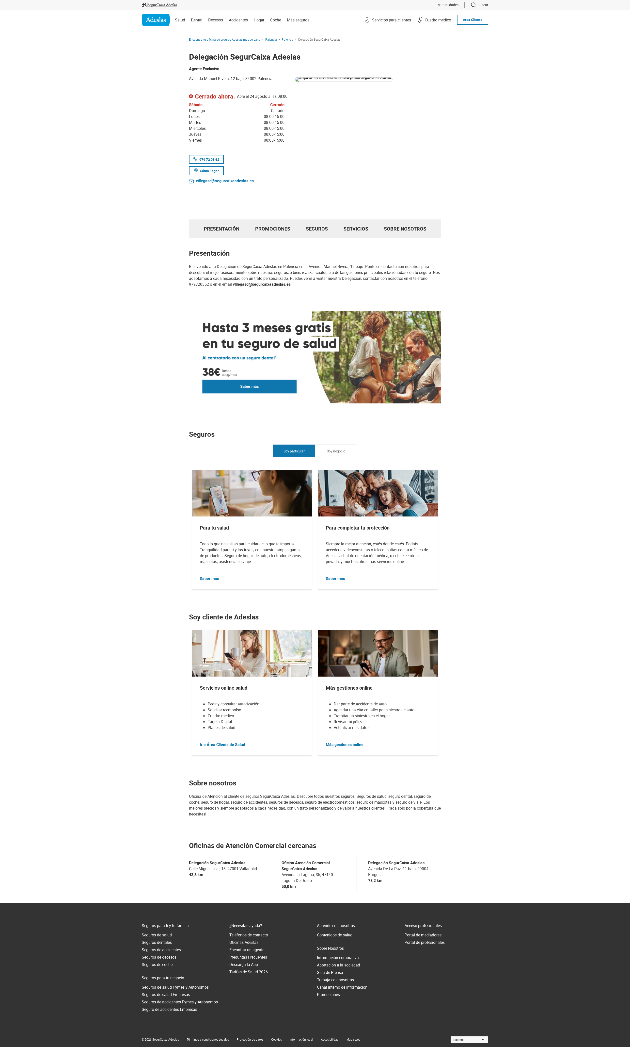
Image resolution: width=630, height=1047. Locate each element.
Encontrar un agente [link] (246, 949)
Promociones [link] (328, 994)
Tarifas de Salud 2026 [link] (248, 972)
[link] (159, 5)
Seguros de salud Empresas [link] (166, 994)
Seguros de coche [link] (157, 964)
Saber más (209, 578)
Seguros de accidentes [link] (161, 949)
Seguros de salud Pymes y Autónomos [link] (175, 987)
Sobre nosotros (405, 228)
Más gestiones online (344, 744)
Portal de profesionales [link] (425, 942)
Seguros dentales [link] (157, 942)
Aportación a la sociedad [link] (338, 965)
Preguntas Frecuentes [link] (248, 957)
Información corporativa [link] (338, 957)
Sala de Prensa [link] (330, 972)
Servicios (356, 228)
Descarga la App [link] (243, 964)
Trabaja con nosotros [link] (335, 979)
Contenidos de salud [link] (334, 935)
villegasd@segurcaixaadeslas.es (225, 180)
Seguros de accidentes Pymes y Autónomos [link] (180, 1002)
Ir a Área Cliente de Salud (222, 744)
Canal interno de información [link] (342, 987)
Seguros (317, 228)
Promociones (272, 228)
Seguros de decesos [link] (159, 957)
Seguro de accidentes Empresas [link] (169, 1009)
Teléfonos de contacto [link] (248, 935)
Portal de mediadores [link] (423, 935)
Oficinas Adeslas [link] (243, 942)
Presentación (221, 228)
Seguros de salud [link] (157, 935)
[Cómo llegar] (368, 79)
